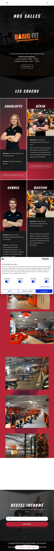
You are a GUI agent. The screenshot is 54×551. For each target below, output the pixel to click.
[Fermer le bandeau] (51, 259)
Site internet (27, 66)
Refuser (10, 291)
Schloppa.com (27, 545)
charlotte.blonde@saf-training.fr (13, 175)
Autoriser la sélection (27, 291)
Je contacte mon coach (27, 547)
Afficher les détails (45, 286)
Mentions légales (31, 543)
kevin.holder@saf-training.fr (40, 166)
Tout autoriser (44, 291)
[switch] (20, 281)
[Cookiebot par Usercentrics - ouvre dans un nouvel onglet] (42, 259)
